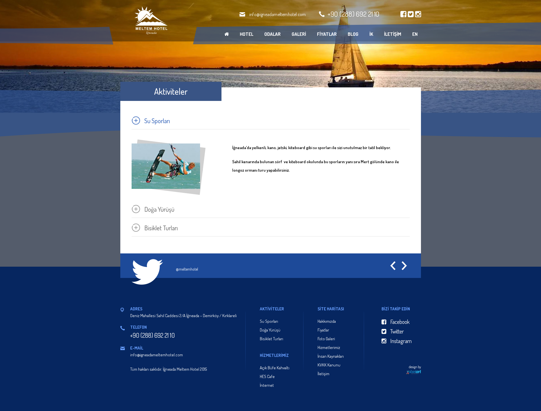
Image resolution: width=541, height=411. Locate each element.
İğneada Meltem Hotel (150, 20)
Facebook (399, 322)
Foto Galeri (326, 338)
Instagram (400, 341)
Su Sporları (269, 321)
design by (415, 367)
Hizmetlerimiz (329, 347)
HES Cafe (267, 376)
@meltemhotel (187, 269)
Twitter (396, 331)
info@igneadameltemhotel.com (277, 14)
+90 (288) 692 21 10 (353, 13)
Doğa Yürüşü (270, 330)
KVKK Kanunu (329, 365)
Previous (393, 265)
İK (371, 34)
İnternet (267, 385)
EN (415, 34)
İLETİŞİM (392, 34)
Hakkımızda (327, 321)
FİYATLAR (327, 34)
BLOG (353, 34)
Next (404, 265)
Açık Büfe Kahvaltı (274, 367)
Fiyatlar (323, 330)
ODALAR (272, 34)
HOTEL (246, 34)
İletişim (323, 373)
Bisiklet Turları (271, 338)
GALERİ (299, 34)
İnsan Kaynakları (331, 356)
